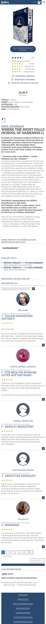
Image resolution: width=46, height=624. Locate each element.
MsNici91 (7, 262)
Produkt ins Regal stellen (24, 83)
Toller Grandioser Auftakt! (17, 317)
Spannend (12, 525)
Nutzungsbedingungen (23, 604)
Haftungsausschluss (23, 617)
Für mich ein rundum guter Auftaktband (18, 374)
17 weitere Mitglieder (34, 267)
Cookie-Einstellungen (23, 622)
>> (31, 552)
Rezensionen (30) (9, 283)
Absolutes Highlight (20, 476)
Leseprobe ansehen (24, 76)
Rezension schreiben (25, 79)
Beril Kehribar (12, 126)
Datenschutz (23, 599)
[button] (37, 2)
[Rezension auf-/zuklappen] (43, 345)
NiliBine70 (16, 262)
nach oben (36, 560)
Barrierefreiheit (23, 613)
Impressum (23, 595)
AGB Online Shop (23, 608)
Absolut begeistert (19, 426)
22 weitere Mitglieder (34, 262)
